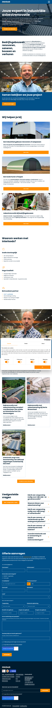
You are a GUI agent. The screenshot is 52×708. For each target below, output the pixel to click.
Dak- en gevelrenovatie (8, 674)
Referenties (5, 681)
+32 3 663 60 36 (29, 682)
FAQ (17, 678)
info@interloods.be (29, 684)
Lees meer (26, 152)
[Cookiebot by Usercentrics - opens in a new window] (45, 340)
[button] (9, 29)
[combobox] (26, 597)
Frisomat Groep (27, 557)
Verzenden (7, 654)
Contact (18, 676)
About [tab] (43, 343)
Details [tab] (26, 343)
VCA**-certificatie (8, 294)
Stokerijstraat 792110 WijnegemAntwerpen (29, 678)
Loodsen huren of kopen (8, 676)
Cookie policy (23, 706)
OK (42, 367)
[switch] (19, 362)
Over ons (18, 681)
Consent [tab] (9, 343)
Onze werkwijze (19, 674)
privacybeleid (18, 644)
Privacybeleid (15, 706)
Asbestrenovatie (6, 678)
